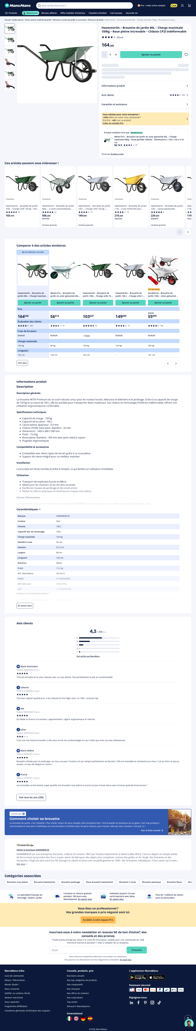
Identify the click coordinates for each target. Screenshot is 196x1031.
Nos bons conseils (75, 975)
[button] (145, 138)
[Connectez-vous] (182, 5)
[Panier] (189, 5)
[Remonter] (187, 1018)
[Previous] (167, 363)
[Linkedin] (131, 1002)
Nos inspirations (75, 997)
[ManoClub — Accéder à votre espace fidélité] (174, 5)
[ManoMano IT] (69, 1018)
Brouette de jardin (96, 20)
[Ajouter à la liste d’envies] (186, 54)
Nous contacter (12, 988)
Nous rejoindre (12, 1002)
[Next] (175, 363)
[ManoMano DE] (83, 1018)
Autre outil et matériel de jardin (38, 20)
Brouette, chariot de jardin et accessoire (70, 20)
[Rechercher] (39, 5)
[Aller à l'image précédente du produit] (22, 63)
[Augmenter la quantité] (116, 54)
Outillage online (117, 154)
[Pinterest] (145, 1002)
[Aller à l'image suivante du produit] (91, 63)
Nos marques (73, 988)
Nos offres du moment (78, 993)
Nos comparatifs (75, 984)
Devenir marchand (14, 997)
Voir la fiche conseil (150, 830)
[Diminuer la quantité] (104, 54)
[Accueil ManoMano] (18, 5)
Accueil (8, 20)
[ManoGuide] (189, 1023)
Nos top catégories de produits (82, 980)
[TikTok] (159, 1002)
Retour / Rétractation (15, 980)
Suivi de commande (14, 975)
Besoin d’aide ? (12, 984)
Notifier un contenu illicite (17, 993)
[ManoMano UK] (76, 1018)
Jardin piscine (18, 20)
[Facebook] (138, 1002)
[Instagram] (152, 1002)
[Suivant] (187, 232)
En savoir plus (125, 959)
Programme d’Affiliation (16, 1006)
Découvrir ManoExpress (78, 1006)
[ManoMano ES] (90, 1018)
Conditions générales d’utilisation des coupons (27, 1010)
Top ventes (72, 1002)
